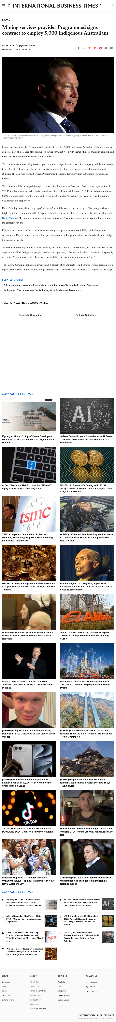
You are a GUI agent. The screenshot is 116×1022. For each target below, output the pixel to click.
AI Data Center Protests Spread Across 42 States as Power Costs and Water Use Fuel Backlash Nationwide (86, 439)
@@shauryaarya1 (27, 45)
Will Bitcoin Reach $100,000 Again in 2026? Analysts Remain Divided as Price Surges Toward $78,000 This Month (86, 488)
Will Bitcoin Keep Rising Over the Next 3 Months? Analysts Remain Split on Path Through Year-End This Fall (28, 586)
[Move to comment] (111, 48)
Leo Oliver (10, 45)
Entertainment (8, 1000)
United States (63, 1000)
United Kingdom (64, 995)
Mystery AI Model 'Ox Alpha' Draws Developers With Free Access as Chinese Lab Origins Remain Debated (28, 439)
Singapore (62, 991)
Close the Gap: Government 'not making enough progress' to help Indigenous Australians (51, 285)
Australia (61, 982)
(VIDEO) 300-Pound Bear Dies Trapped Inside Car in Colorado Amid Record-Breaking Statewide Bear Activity (86, 537)
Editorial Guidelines (86, 315)
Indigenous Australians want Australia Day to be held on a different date (42, 290)
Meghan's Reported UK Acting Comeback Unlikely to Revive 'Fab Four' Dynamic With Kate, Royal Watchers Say (28, 880)
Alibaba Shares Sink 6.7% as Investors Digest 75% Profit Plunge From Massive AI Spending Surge (84, 635)
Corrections (34, 1004)
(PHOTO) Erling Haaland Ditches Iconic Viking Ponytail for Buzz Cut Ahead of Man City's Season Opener (28, 733)
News (4, 986)
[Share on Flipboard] (95, 48)
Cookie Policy (35, 1000)
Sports (4, 991)
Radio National (10, 217)
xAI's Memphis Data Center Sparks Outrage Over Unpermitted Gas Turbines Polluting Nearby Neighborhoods (86, 880)
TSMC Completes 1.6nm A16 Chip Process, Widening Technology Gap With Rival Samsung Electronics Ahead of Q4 (27, 537)
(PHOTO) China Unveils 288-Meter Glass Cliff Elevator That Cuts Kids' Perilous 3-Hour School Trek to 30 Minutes (86, 733)
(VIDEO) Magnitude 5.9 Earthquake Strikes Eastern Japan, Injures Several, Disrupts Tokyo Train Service (85, 782)
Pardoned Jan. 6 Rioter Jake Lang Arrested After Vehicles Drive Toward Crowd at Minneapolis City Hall (86, 831)
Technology (6, 995)
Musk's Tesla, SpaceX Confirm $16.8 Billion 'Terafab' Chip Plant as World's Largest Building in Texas (27, 684)
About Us (34, 982)
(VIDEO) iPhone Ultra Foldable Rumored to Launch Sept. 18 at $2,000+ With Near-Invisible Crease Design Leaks (26, 782)
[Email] (105, 48)
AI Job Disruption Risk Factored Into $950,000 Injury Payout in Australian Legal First (23, 919)
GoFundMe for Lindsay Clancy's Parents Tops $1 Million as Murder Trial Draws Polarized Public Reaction (28, 635)
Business (6, 982)
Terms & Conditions (38, 991)
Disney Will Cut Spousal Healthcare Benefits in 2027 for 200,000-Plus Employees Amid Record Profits (85, 684)
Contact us (34, 986)
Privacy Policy (36, 995)
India (60, 986)
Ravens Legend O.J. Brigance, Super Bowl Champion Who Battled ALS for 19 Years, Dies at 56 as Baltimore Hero (86, 586)
